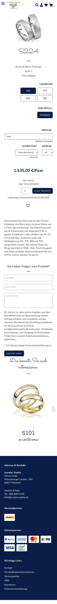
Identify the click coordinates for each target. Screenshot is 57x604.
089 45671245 (16, 494)
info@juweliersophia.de (16, 497)
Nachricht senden (14, 353)
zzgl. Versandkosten (28, 183)
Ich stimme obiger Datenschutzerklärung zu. (29, 345)
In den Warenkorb (43, 191)
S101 (28, 433)
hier (13, 339)
